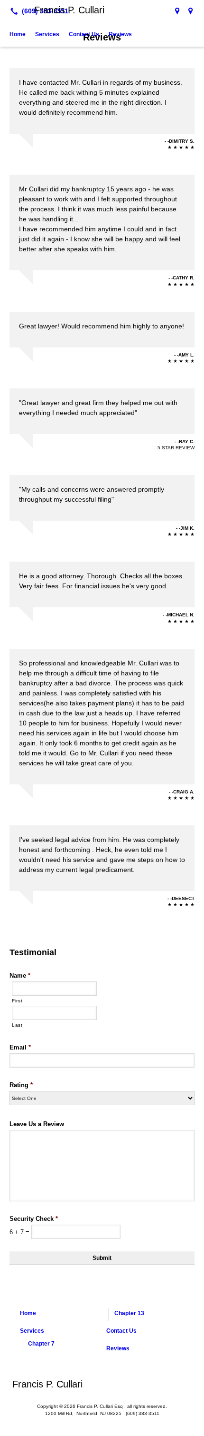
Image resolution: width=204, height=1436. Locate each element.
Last (17, 1025)
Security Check (33, 1219)
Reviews (120, 34)
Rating (21, 1085)
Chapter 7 (41, 1343)
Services (47, 34)
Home (17, 34)
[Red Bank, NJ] (190, 11)
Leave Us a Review (36, 1124)
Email (20, 1047)
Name (19, 975)
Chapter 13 (129, 1313)
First (17, 1000)
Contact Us (84, 34)
